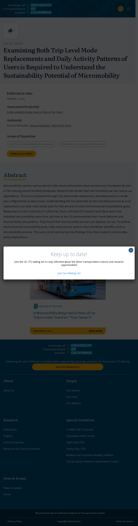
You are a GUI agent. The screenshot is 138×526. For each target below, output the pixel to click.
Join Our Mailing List (69, 273)
